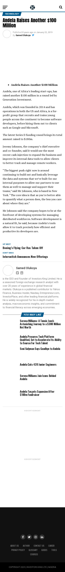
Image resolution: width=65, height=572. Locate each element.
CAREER (51, 545)
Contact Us (39, 545)
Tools (54, 550)
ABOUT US (14, 545)
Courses (34, 554)
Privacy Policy (18, 550)
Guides (44, 550)
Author (26, 545)
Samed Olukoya (23, 35)
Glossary (33, 550)
